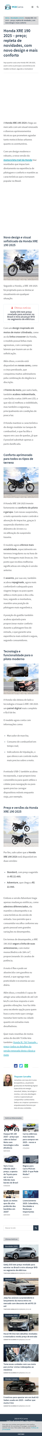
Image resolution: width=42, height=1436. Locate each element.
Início (7, 18)
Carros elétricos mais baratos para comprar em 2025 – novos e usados (30, 1139)
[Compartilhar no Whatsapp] (26, 1066)
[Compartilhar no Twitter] (21, 1066)
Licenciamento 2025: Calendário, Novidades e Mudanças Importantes (30, 1206)
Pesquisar (35, 1228)
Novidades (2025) (17, 18)
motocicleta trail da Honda (18, 160)
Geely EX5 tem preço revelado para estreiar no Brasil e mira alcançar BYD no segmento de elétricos (21, 315)
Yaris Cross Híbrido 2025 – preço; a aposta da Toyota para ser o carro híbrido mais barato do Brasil (11, 1174)
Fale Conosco (30, 1421)
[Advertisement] (21, 96)
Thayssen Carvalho (22, 1076)
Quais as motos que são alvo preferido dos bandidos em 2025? (10, 1206)
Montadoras (9, 1279)
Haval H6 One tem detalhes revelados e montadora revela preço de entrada (20, 1335)
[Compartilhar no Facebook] (16, 1066)
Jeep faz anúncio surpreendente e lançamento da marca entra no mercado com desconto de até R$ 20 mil (20, 1302)
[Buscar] (37, 7)
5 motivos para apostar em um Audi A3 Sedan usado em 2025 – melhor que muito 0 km (21, 1400)
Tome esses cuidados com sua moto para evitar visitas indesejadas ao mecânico (20, 1367)
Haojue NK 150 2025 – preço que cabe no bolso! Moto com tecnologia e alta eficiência (11, 1141)
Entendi (21, 1434)
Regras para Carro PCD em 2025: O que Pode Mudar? (30, 1170)
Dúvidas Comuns (11, 1346)
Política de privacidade (15, 1421)
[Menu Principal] (32, 7)
